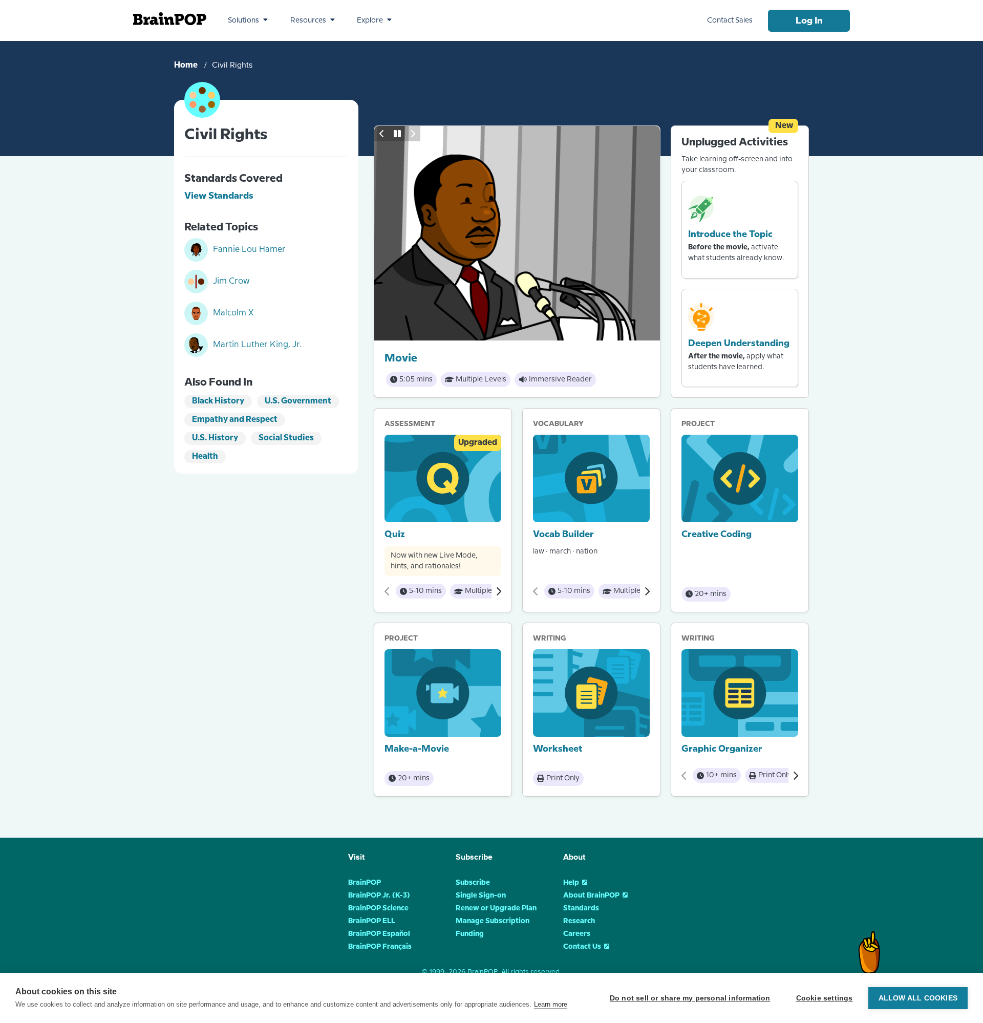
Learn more (550, 1004)
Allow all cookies (918, 998)
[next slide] (412, 133)
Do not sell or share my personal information (690, 998)
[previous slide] (382, 133)
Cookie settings (824, 998)
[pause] (397, 133)
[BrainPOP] (169, 18)
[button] (248, 20)
